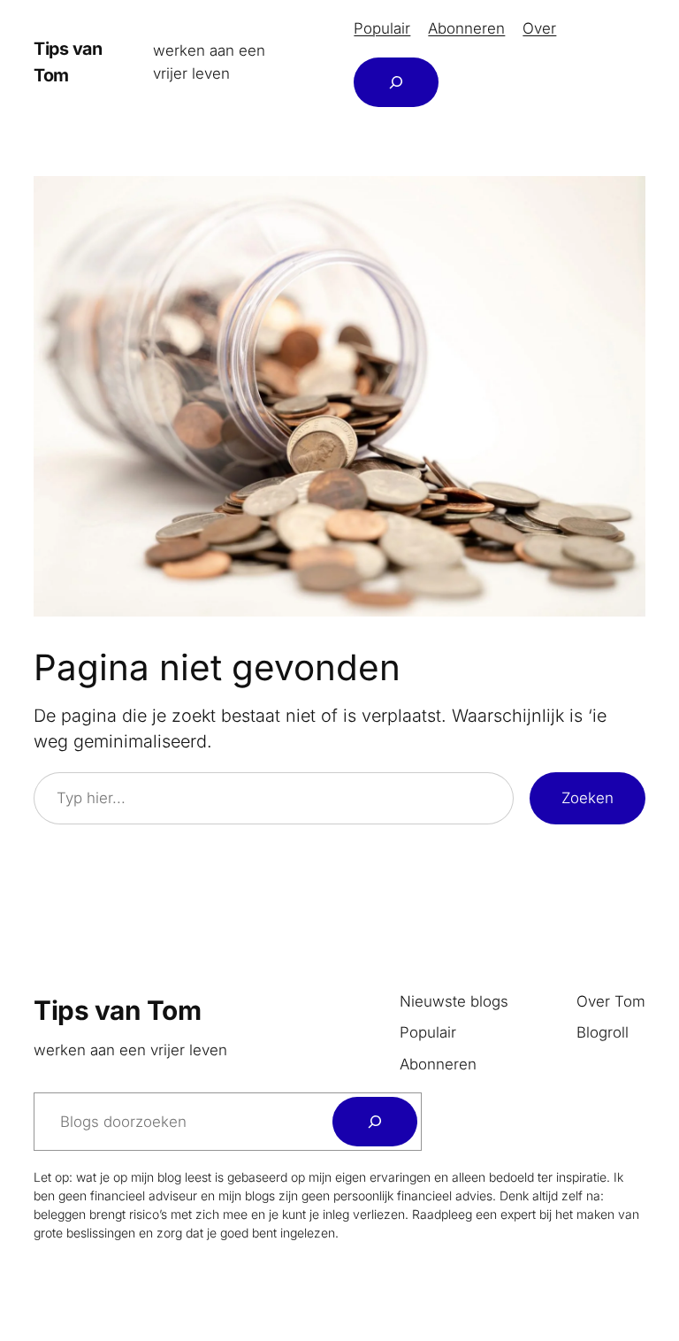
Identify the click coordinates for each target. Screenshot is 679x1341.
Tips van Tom (117, 1010)
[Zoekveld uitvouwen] (396, 82)
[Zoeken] (374, 1121)
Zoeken (587, 798)
